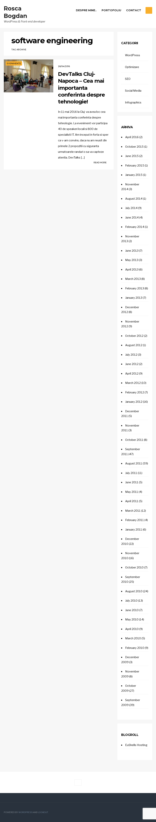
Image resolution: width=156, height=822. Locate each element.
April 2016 (132, 137)
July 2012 (131, 354)
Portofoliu (111, 10)
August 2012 (133, 345)
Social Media (133, 90)
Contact (133, 10)
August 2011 (133, 463)
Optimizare (132, 67)
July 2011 (131, 473)
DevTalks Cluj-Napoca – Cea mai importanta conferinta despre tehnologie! (81, 88)
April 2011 (131, 501)
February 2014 (134, 227)
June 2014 (132, 217)
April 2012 (131, 373)
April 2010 (132, 629)
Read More (100, 162)
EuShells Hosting (136, 745)
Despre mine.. (86, 10)
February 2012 (134, 392)
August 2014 (133, 198)
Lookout (43, 812)
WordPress (132, 55)
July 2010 (131, 600)
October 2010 (134, 567)
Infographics (133, 102)
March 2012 (133, 383)
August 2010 (133, 591)
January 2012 (133, 401)
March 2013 (133, 279)
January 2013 (133, 297)
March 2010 (133, 638)
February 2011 (134, 520)
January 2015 (133, 175)
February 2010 (134, 648)
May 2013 (131, 260)
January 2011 (133, 529)
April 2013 (131, 269)
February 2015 (134, 165)
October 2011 (134, 440)
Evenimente (14, 63)
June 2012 (131, 364)
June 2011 (131, 482)
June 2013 (131, 250)
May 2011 (131, 492)
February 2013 (134, 288)
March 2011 (133, 510)
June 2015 (132, 156)
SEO (128, 79)
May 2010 (131, 619)
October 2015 (134, 146)
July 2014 (131, 208)
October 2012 (134, 336)
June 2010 (132, 610)
